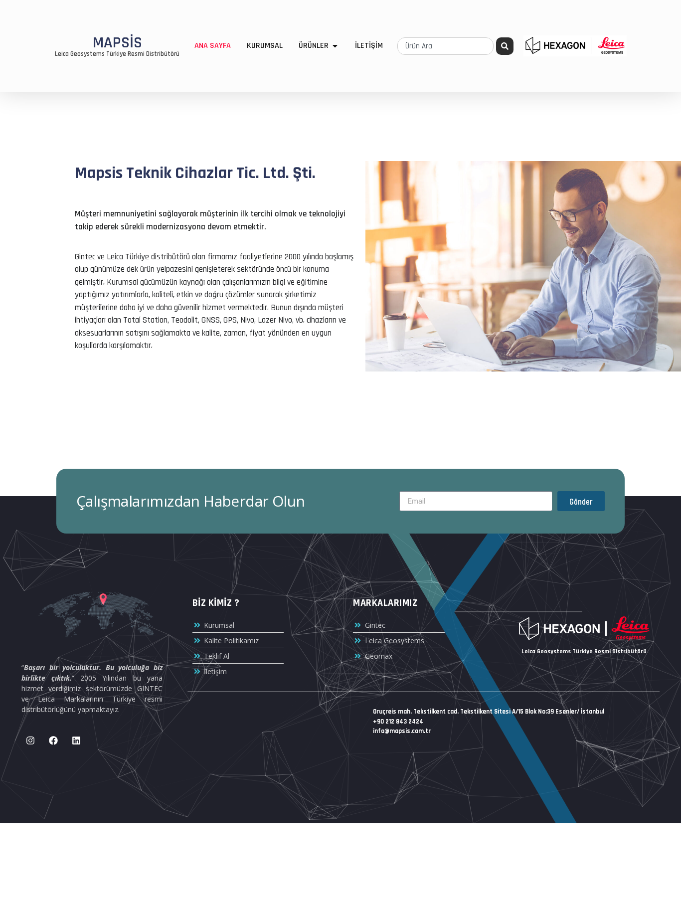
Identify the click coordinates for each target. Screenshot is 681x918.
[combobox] (445, 46)
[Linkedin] (76, 740)
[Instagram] (30, 740)
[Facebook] (53, 740)
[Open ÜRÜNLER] (335, 46)
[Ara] (504, 46)
